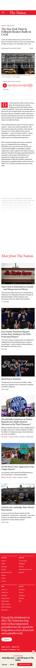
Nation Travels (5, 604)
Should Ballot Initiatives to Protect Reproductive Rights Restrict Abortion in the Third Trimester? (16, 422)
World (3, 563)
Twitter (21, 592)
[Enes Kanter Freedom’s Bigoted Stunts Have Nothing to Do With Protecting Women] (18, 318)
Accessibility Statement (8, 649)
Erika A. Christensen (27, 437)
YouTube (21, 598)
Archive (21, 566)
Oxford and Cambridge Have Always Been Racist (17, 508)
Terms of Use (15, 647)
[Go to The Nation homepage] (18, 12)
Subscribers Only (18, 655)
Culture (3, 569)
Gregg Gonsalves (6, 48)
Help (18, 649)
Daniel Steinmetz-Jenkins (20, 477)
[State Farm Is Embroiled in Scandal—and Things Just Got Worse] (18, 273)
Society (3, 26)
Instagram (22, 595)
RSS (20, 601)
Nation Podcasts (6, 607)
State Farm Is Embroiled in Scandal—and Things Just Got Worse (17, 288)
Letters (3, 581)
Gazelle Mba (5, 522)
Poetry (3, 578)
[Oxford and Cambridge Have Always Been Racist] (18, 494)
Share (31, 48)
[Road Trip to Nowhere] (18, 366)
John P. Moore (17, 48)
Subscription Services (25, 569)
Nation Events (5, 598)
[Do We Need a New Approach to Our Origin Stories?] (18, 453)
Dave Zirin (4, 349)
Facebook (22, 589)
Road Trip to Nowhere (11, 379)
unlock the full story (24, 664)
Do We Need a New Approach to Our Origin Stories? (17, 468)
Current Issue (23, 561)
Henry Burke (5, 389)
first (10, 203)
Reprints (21, 572)
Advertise (4, 595)
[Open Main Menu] (3, 12)
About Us (4, 589)
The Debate (4, 437)
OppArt (3, 575)
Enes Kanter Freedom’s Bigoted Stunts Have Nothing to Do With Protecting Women (15, 334)
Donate (6, 639)
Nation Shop (5, 601)
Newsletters (5, 610)
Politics (3, 561)
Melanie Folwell (14, 437)
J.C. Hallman (5, 302)
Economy (4, 566)
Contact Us (4, 592)
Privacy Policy (5, 647)
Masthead (22, 563)
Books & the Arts (6, 477)
